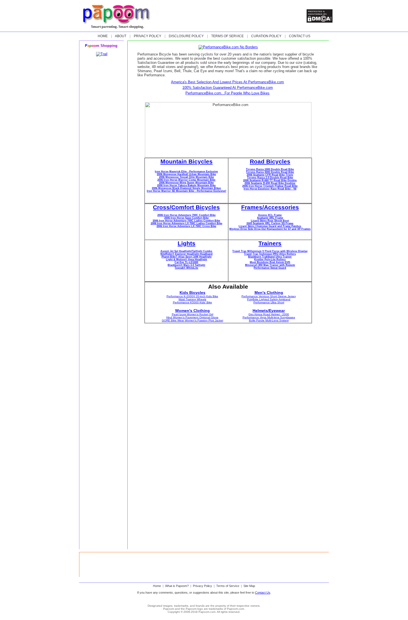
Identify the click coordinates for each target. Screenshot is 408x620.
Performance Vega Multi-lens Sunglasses (269, 317)
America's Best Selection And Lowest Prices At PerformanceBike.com (227, 82)
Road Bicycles (270, 161)
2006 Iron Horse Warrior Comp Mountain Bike (186, 179)
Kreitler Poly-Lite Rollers (270, 259)
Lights (186, 243)
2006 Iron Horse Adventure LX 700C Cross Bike (186, 226)
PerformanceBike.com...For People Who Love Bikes (227, 93)
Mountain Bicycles (186, 161)
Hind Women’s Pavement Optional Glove (192, 317)
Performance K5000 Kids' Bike (192, 302)
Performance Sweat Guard (270, 267)
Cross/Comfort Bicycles (186, 207)
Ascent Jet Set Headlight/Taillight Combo (186, 251)
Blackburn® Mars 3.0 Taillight (186, 265)
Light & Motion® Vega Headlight (186, 259)
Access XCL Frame (270, 215)
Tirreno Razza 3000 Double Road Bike (270, 172)
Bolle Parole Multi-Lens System (269, 320)
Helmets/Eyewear (269, 310)
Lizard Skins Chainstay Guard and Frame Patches (270, 226)
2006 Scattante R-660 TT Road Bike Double (270, 180)
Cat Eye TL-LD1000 (186, 262)
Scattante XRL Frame (270, 217)
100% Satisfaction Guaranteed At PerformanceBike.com (227, 87)
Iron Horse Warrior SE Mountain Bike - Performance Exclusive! (186, 191)
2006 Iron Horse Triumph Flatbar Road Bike (270, 186)
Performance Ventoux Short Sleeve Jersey (268, 296)
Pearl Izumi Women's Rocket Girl (192, 314)
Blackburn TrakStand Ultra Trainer (270, 256)
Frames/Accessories (270, 207)
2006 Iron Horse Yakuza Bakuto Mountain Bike (186, 185)
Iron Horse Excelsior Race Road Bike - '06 (270, 188)
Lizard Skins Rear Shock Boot (270, 220)
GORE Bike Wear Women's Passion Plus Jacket (192, 320)
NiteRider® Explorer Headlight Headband (186, 254)
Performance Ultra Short (268, 302)
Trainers (269, 243)
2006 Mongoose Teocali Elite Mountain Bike (186, 177)
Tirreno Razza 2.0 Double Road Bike (270, 177)
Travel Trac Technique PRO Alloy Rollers (270, 254)
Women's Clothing (192, 310)
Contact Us (262, 592)
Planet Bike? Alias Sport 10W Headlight (186, 256)
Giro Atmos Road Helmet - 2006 (268, 314)
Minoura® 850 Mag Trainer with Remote (270, 265)
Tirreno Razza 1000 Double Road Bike (270, 169)
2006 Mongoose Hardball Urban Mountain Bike (186, 174)
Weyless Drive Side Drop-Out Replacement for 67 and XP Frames (270, 229)
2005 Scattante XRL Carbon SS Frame (269, 223)
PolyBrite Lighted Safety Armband (268, 299)
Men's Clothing (269, 292)
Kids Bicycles (192, 292)
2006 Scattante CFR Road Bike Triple (270, 174)
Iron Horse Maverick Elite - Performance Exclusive (186, 171)
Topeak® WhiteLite (186, 267)
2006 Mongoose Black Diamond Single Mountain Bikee (186, 188)
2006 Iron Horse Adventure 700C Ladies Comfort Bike (186, 220)
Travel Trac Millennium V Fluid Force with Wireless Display (270, 251)
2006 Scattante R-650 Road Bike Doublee (270, 183)
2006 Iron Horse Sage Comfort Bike (186, 217)
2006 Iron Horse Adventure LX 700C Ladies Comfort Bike (186, 223)
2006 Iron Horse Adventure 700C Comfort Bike (186, 215)
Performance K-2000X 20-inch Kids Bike (192, 296)
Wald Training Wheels (192, 299)
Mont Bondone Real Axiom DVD (270, 262)
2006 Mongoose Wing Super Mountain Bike (186, 182)
